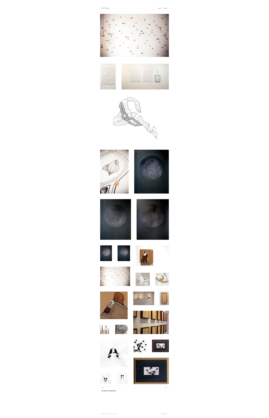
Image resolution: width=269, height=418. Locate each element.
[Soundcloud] (162, 413)
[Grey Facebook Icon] (164, 413)
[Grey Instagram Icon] (166, 413)
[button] (134, 8)
